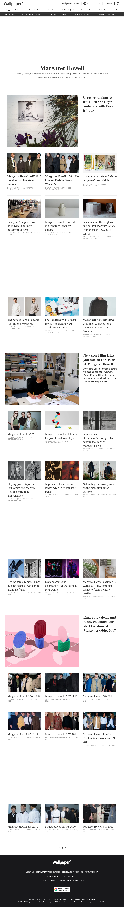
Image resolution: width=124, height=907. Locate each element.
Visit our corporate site (88, 899)
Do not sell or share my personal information (62, 881)
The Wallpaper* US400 (58, 14)
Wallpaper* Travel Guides (107, 14)
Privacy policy (91, 872)
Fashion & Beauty (87, 9)
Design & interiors (35, 9)
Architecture (19, 9)
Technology (103, 9)
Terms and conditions (72, 872)
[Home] (7, 10)
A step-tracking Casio (82, 14)
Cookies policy (53, 876)
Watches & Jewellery (69, 9)
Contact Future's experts (48, 872)
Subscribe (109, 3)
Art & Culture (52, 9)
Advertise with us (70, 876)
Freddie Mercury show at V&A (31, 14)
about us (30, 872)
